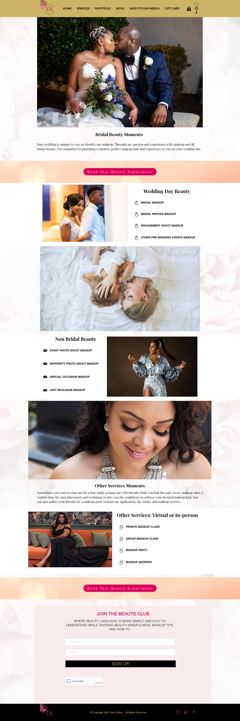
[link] (189, 8)
